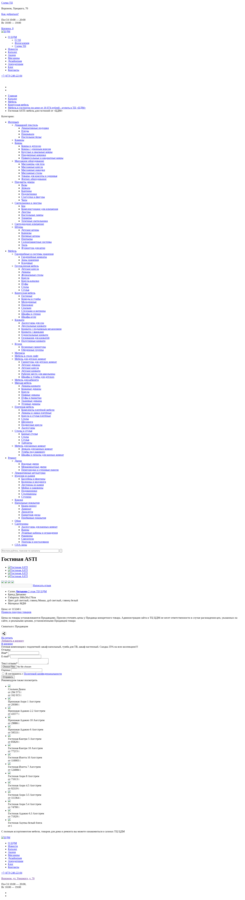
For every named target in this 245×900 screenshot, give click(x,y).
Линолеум (27, 511)
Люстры (26, 212)
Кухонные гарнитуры (33, 346)
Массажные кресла (32, 167)
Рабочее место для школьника (38, 373)
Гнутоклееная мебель (27, 266)
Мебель (12, 251)
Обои (18, 520)
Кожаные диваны (31, 388)
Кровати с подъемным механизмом (41, 328)
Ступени (26, 496)
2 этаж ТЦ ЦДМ (31, 591)
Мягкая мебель (23, 382)
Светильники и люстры (28, 203)
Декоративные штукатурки (30, 472)
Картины (26, 191)
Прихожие (27, 304)
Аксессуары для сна (32, 322)
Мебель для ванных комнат (30, 445)
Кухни (18, 343)
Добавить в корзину (12, 640)
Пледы (25, 131)
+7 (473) (11, 75)
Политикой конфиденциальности (43, 673)
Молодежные (28, 301)
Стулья (25, 290)
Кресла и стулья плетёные (36, 415)
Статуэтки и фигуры (33, 197)
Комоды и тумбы (31, 299)
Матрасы (20, 352)
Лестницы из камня (32, 484)
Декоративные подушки (35, 128)
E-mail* (5, 656)
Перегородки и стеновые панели (40, 469)
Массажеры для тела (32, 164)
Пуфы (24, 284)
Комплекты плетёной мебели (37, 409)
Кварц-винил (28, 505)
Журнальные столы (32, 275)
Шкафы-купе (28, 316)
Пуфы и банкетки (31, 397)
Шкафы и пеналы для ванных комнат (42, 454)
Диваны (25, 272)
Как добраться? (10, 14)
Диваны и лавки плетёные (36, 412)
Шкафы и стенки (31, 313)
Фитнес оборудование (33, 179)
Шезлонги (27, 421)
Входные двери (30, 463)
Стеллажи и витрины (33, 310)
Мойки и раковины (32, 487)
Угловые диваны (30, 403)
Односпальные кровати (34, 334)
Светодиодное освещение (29, 224)
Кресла (25, 278)
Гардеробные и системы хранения (34, 254)
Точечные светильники (34, 221)
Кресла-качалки (30, 281)
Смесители (27, 538)
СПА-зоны (21, 544)
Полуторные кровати (33, 340)
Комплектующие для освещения (39, 209)
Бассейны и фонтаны (33, 478)
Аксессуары (28, 427)
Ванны (25, 529)
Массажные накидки (33, 170)
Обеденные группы (32, 349)
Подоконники (29, 490)
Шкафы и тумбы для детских (37, 376)
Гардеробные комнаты (34, 257)
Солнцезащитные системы (36, 242)
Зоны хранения (30, 260)
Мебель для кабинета (27, 379)
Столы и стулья (23, 430)
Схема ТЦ (7, 2)
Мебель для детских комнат (30, 358)
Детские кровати (30, 370)
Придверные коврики (33, 155)
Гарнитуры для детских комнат (39, 361)
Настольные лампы (32, 215)
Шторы (19, 227)
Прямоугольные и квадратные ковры (42, 158)
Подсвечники (29, 194)
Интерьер (13, 122)
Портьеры (27, 239)
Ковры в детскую (31, 146)
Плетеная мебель (24, 406)
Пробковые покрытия (33, 517)
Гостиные (26, 296)
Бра (23, 206)
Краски (19, 499)
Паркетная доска (30, 514)
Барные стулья (29, 433)
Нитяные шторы (30, 236)
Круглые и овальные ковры (36, 152)
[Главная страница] (5, 31)
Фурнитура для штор (33, 248)
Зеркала (25, 188)
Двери (18, 460)
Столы (25, 287)
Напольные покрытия (27, 502)
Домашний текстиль (26, 125)
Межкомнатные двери (33, 466)
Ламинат (26, 508)
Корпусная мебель (25, 293)
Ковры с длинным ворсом (36, 149)
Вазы (24, 185)
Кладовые (27, 263)
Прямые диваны (30, 394)
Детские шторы (30, 230)
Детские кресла (30, 269)
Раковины (27, 535)
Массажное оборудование (29, 161)
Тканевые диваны (31, 400)
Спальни (26, 307)
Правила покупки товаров (16, 612)
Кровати (19, 319)
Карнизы (26, 233)
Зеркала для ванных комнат (37, 448)
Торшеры (26, 218)
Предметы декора (24, 182)
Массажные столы (31, 173)
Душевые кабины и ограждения (39, 532)
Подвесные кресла (31, 424)
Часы (24, 200)
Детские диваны (30, 364)
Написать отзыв (42, 585)
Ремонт (12, 457)
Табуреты (26, 442)
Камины (19, 140)
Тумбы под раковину (33, 451)
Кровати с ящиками (32, 331)
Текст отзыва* (9, 663)
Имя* (4, 652)
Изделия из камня (25, 475)
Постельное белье (31, 137)
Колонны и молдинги (33, 481)
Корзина (7, 28)
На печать (7, 637)
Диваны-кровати (30, 385)
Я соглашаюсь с (33, 673)
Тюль (24, 245)
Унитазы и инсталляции (35, 541)
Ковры (18, 143)
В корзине (7, 643)
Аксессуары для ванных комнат (39, 526)
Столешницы (28, 493)
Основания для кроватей (35, 337)
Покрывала (27, 134)
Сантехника (21, 523)
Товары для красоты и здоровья (39, 176)
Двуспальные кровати (33, 325)
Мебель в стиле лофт (26, 355)
